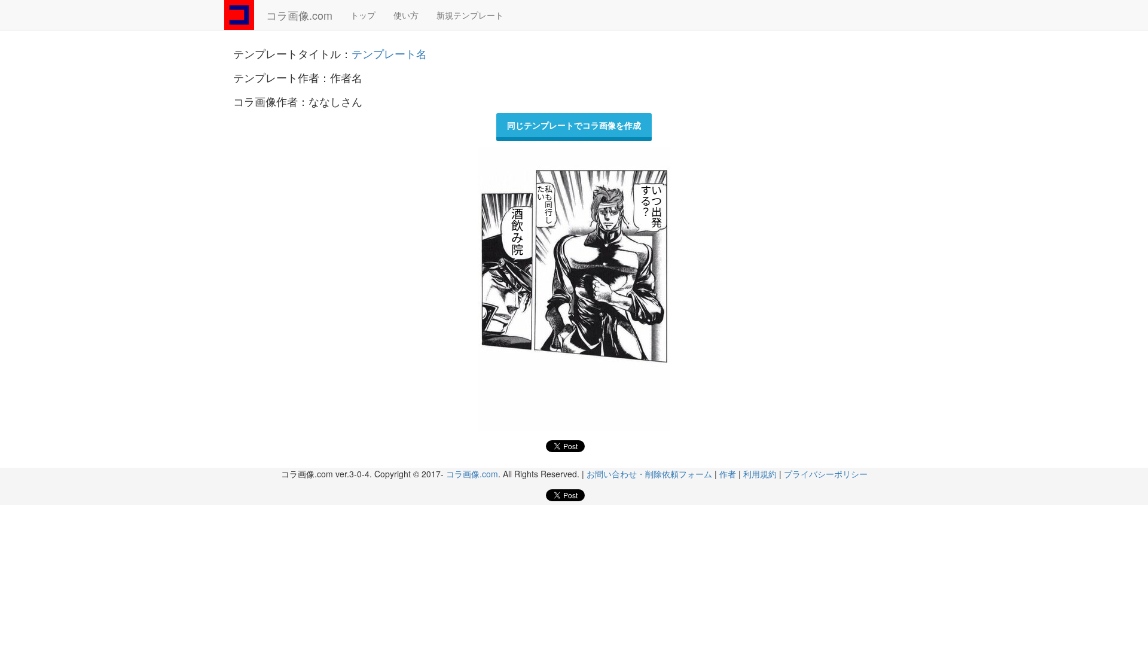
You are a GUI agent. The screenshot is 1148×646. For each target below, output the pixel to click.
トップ (362, 15)
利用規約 (760, 474)
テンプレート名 (389, 53)
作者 (727, 474)
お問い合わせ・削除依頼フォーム (649, 474)
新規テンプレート (469, 15)
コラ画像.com (299, 15)
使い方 (406, 15)
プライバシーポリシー (826, 474)
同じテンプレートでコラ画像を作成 (574, 125)
